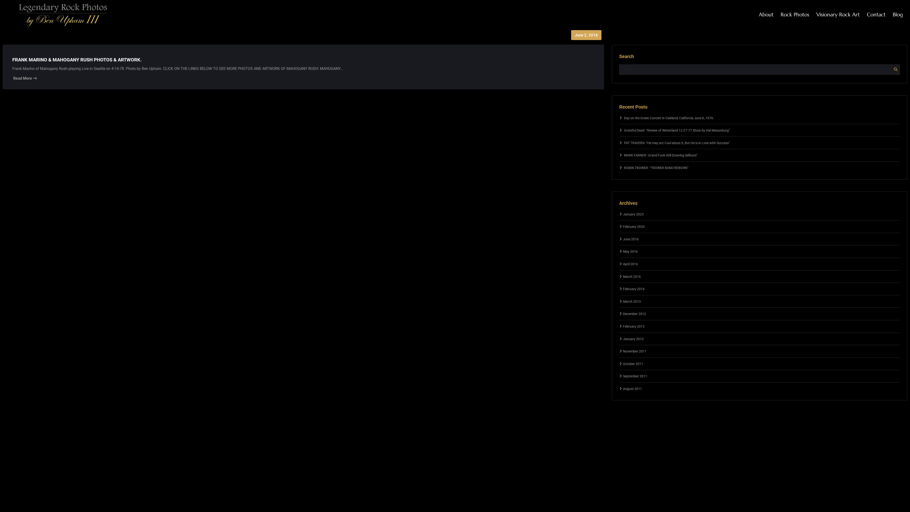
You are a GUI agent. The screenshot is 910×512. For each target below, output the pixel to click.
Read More (23, 78)
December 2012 (634, 314)
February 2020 (634, 227)
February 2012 (634, 326)
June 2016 (631, 239)
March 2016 (632, 277)
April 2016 (630, 264)
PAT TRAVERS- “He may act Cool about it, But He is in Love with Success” (677, 143)
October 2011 (633, 364)
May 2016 (630, 251)
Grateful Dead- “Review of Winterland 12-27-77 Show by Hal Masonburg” (677, 130)
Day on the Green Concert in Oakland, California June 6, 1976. (669, 118)
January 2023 (633, 214)
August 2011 (632, 389)
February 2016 (634, 289)
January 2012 (633, 339)
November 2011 (634, 351)
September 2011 (635, 376)
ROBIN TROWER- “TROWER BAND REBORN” (656, 168)
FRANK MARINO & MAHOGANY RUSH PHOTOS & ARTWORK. (77, 60)
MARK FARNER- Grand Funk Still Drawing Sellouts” (661, 155)
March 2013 (632, 301)
